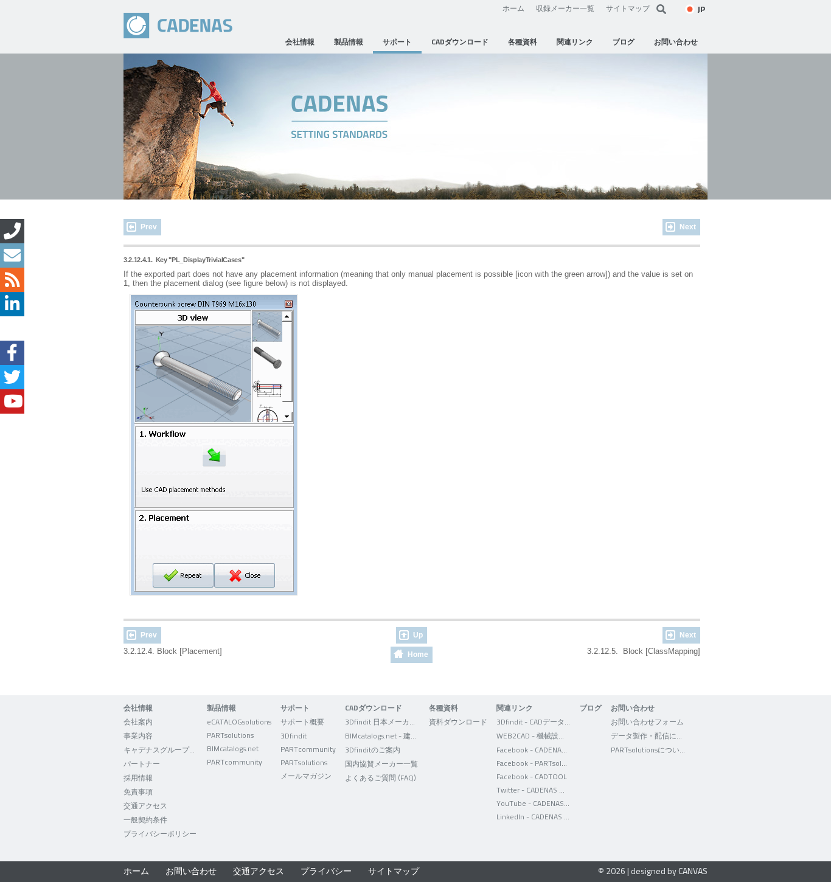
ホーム (513, 8)
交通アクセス (258, 871)
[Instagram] (12, 328)
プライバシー (326, 871)
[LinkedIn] (12, 304)
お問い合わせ (191, 871)
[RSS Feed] (12, 280)
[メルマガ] (12, 255)
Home (418, 654)
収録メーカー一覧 (565, 8)
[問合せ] (12, 231)
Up (418, 635)
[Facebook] (12, 353)
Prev (149, 227)
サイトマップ (628, 8)
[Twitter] (12, 377)
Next (688, 227)
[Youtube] (12, 401)
